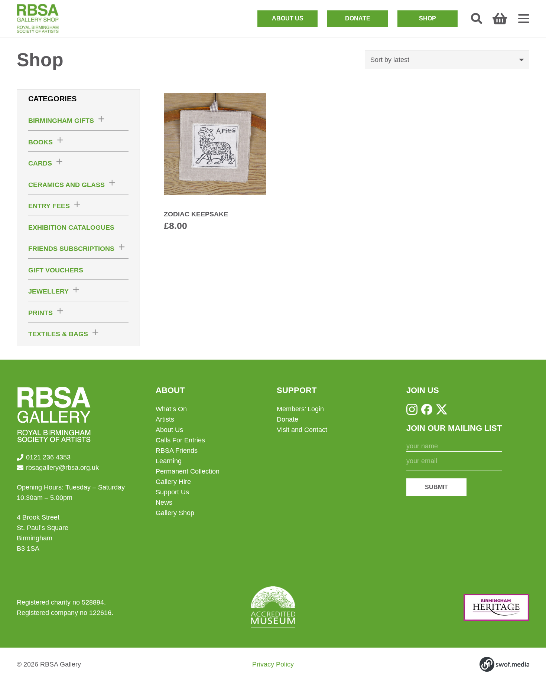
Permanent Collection (188, 471)
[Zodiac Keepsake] (215, 162)
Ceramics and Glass (66, 185)
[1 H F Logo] (496, 607)
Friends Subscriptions (71, 248)
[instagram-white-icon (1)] (411, 409)
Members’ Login (300, 409)
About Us (169, 429)
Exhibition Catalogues (71, 227)
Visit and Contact (302, 429)
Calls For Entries (180, 440)
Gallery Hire (173, 481)
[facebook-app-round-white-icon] (426, 409)
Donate (287, 419)
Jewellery (48, 291)
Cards (40, 163)
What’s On (171, 409)
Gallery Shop (175, 513)
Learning (169, 461)
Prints (40, 313)
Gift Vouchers (55, 270)
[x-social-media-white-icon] (441, 409)
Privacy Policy (273, 664)
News (164, 502)
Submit (436, 487)
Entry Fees (49, 206)
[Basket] (499, 18)
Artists (165, 419)
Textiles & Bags (58, 334)
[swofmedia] (504, 664)
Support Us (172, 492)
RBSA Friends (177, 450)
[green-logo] (38, 18)
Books (40, 142)
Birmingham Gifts (61, 120)
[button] (476, 18)
